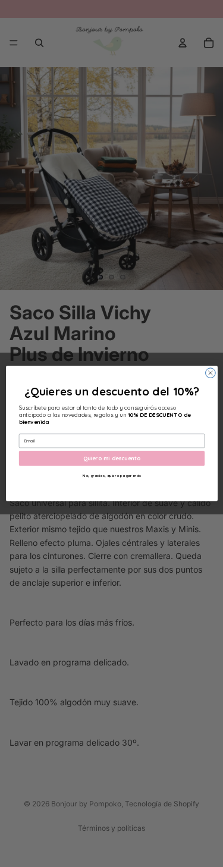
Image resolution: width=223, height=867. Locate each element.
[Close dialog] (210, 373)
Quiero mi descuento (111, 457)
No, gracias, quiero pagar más (111, 475)
